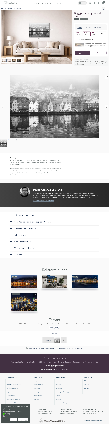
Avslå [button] (6, 420)
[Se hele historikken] (64, 340)
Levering (58, 395)
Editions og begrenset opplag (14, 384)
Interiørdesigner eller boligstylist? (93, 420)
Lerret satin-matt (38, 384)
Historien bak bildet (12, 403)
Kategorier (3, 8)
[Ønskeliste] (99, 3)
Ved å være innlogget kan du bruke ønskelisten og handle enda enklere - (56, 348)
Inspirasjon (46, 4)
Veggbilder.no (12, 377)
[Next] (106, 106)
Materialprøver (38, 395)
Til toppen (54, 333)
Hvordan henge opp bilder (13, 399)
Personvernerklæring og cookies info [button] (12, 411)
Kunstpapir (37, 388)
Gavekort (36, 399)
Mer (103, 34)
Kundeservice (61, 377)
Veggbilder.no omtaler (12, 388)
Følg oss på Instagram (48, 369)
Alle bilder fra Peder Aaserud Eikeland (43, 200)
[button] (35, 277)
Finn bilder (88, 377)
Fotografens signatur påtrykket (85, 39)
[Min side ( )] (94, 3)
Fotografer (58, 4)
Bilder (36, 4)
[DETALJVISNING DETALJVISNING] (54, 106)
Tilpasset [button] (13, 420)
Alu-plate (36, 381)
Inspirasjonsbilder (11, 392)
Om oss (9, 381)
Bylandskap (18, 8)
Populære (9, 8)
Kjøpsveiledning (11, 395)
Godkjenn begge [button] (23, 420)
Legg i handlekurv (82, 53)
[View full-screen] (106, 77)
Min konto (58, 384)
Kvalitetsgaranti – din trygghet (63, 392)
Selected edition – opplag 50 (82, 59)
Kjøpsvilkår (58, 399)
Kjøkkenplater (37, 392)
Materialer (38, 377)
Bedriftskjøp (59, 388)
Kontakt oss (59, 381)
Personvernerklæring (61, 403)
